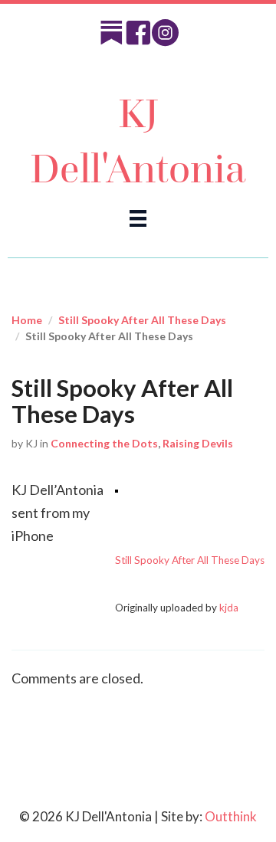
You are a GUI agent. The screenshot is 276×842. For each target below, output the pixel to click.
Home (27, 319)
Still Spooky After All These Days (142, 319)
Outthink (231, 816)
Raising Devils (198, 443)
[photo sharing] (116, 489)
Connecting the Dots (104, 443)
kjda (228, 607)
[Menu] (138, 217)
